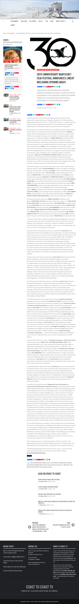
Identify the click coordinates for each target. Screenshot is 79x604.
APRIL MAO (12, 124)
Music (7, 62)
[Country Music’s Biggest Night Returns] (12, 54)
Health (40, 21)
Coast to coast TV (39, 8)
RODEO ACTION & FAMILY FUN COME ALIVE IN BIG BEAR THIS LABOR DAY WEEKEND (55, 511)
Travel (52, 21)
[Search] (72, 21)
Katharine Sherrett (43, 481)
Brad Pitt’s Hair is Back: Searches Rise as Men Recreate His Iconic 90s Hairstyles (56, 502)
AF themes (55, 601)
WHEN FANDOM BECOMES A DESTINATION (15, 121)
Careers (13, 25)
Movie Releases (55, 69)
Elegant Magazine (46, 601)
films (60, 465)
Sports (19, 94)
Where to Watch (60, 21)
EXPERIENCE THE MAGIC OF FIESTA (15, 130)
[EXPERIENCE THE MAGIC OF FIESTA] (6, 129)
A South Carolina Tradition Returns (48, 487)
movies (50, 467)
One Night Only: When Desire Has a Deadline (49, 494)
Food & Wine (24, 21)
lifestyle (45, 467)
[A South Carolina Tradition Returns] (6, 95)
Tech (46, 21)
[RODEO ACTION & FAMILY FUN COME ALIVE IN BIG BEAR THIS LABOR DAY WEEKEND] (6, 105)
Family (15, 94)
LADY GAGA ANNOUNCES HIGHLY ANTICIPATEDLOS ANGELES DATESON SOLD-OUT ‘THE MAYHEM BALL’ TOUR (40, 527)
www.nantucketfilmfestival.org (36, 453)
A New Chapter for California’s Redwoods (14, 567)
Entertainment (14, 21)
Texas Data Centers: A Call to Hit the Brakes (13, 562)
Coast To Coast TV (43, 108)
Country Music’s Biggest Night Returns (48, 480)
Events (48, 69)
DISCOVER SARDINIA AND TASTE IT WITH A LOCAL (61, 525)
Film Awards (47, 465)
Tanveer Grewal (42, 505)
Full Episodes (32, 21)
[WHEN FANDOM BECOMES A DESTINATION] (6, 119)
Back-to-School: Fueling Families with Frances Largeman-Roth (13, 552)
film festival (55, 465)
